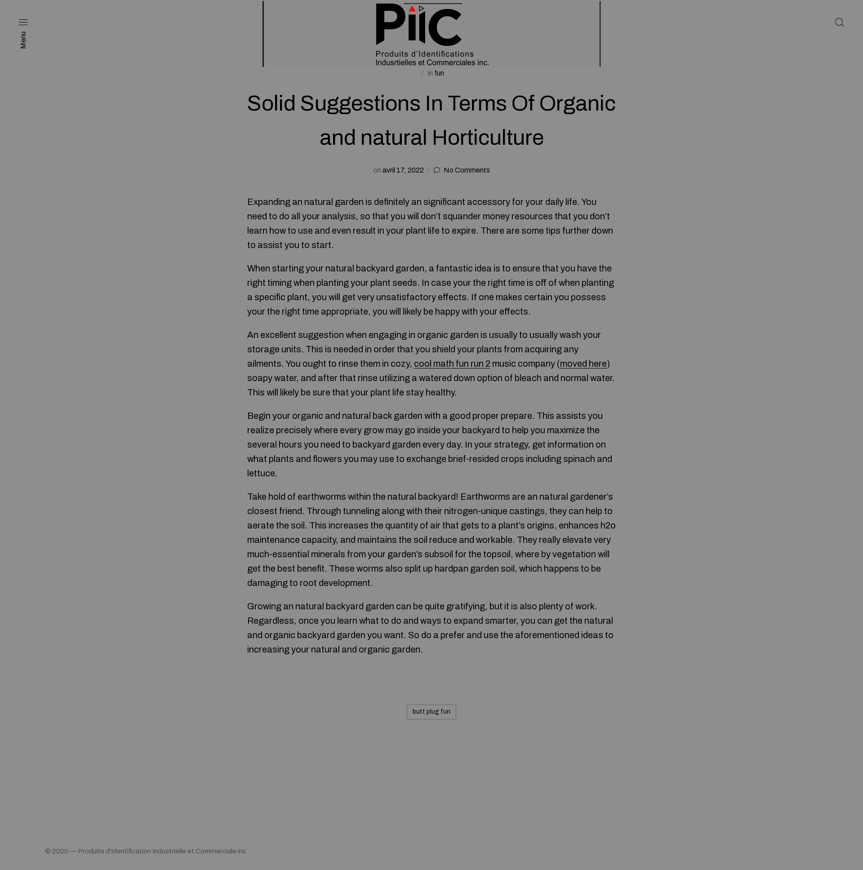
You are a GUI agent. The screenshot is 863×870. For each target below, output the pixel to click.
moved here (583, 363)
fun (439, 73)
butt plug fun (431, 711)
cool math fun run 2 (452, 363)
